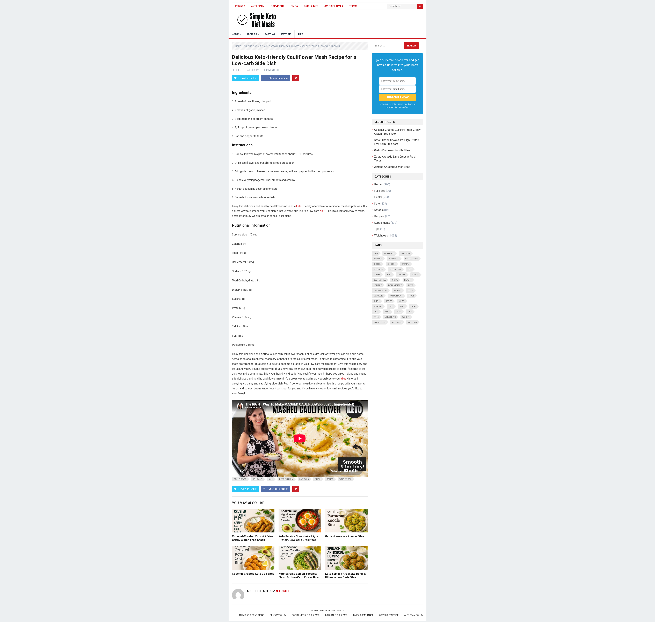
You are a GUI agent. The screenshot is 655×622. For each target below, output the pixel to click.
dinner (377, 275)
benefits (378, 259)
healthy (378, 285)
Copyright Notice (388, 615)
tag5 (387, 312)
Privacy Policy (278, 615)
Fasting (270, 34)
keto (299, 206)
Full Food (379, 190)
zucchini (412, 322)
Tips (300, 34)
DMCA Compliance (363, 615)
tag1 (391, 306)
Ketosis (286, 34)
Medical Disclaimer (336, 615)
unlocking (390, 317)
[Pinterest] (295, 78)
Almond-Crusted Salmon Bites (392, 166)
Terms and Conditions (251, 615)
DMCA (294, 6)
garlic (415, 275)
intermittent (395, 285)
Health (378, 197)
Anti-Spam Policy (413, 615)
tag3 (413, 306)
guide (395, 280)
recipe (330, 479)
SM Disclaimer (333, 6)
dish (270, 479)
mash (318, 479)
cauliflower (240, 479)
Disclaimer (311, 6)
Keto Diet (237, 70)
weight (405, 317)
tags (398, 312)
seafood (378, 306)
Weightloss (250, 46)
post (411, 296)
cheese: (377, 264)
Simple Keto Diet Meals (331, 610)
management (396, 296)
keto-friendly (286, 479)
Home (238, 46)
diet (322, 211)
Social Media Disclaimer (305, 615)
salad (401, 301)
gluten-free (380, 280)
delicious (257, 479)
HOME (235, 34)
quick (376, 301)
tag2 (402, 306)
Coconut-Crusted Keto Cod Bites (253, 573)
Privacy (240, 6)
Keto (377, 203)
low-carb (304, 479)
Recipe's (379, 216)
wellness (397, 322)
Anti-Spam (258, 6)
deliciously (395, 269)
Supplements (382, 222)
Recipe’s (251, 34)
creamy (405, 264)
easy (389, 275)
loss (410, 290)
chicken (391, 264)
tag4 (376, 312)
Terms (353, 6)
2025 (376, 253)
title (376, 317)
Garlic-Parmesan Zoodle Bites (344, 536)
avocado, (405, 253)
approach (389, 253)
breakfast (394, 259)
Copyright (278, 6)
